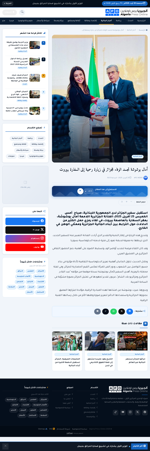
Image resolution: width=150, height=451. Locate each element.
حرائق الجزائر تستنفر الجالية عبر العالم (135, 360)
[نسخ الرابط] (105, 311)
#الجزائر (41, 271)
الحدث (130, 21)
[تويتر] (137, 412)
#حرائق (20, 271)
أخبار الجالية (106, 21)
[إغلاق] (5, 446)
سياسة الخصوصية (63, 408)
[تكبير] (126, 202)
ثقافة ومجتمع (74, 21)
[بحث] (22, 12)
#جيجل (31, 287)
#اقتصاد (40, 282)
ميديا (11, 21)
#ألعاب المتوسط (23, 276)
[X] (121, 311)
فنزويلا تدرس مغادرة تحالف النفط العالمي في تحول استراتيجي (57, 3)
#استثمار (40, 292)
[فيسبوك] (129, 311)
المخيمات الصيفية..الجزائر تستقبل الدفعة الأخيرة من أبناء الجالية (67, 362)
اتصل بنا (67, 399)
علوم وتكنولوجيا (25, 21)
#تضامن (20, 282)
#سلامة (11, 287)
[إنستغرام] (130, 412)
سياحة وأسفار (43, 21)
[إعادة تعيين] (122, 202)
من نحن (67, 395)
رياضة (118, 21)
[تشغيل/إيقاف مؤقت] (80, 191)
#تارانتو (30, 282)
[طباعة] (97, 311)
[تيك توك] (115, 412)
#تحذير (21, 287)
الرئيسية (141, 21)
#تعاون (41, 287)
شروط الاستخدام (63, 429)
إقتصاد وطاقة (90, 21)
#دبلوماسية (39, 276)
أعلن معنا (66, 403)
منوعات (11, 156)
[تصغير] (131, 202)
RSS (50, 429)
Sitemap (41, 429)
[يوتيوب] (123, 412)
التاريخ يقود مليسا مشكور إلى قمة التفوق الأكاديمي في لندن (100, 362)
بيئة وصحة (59, 21)
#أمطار (30, 292)
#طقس (30, 271)
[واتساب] (113, 311)
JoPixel (70, 433)
